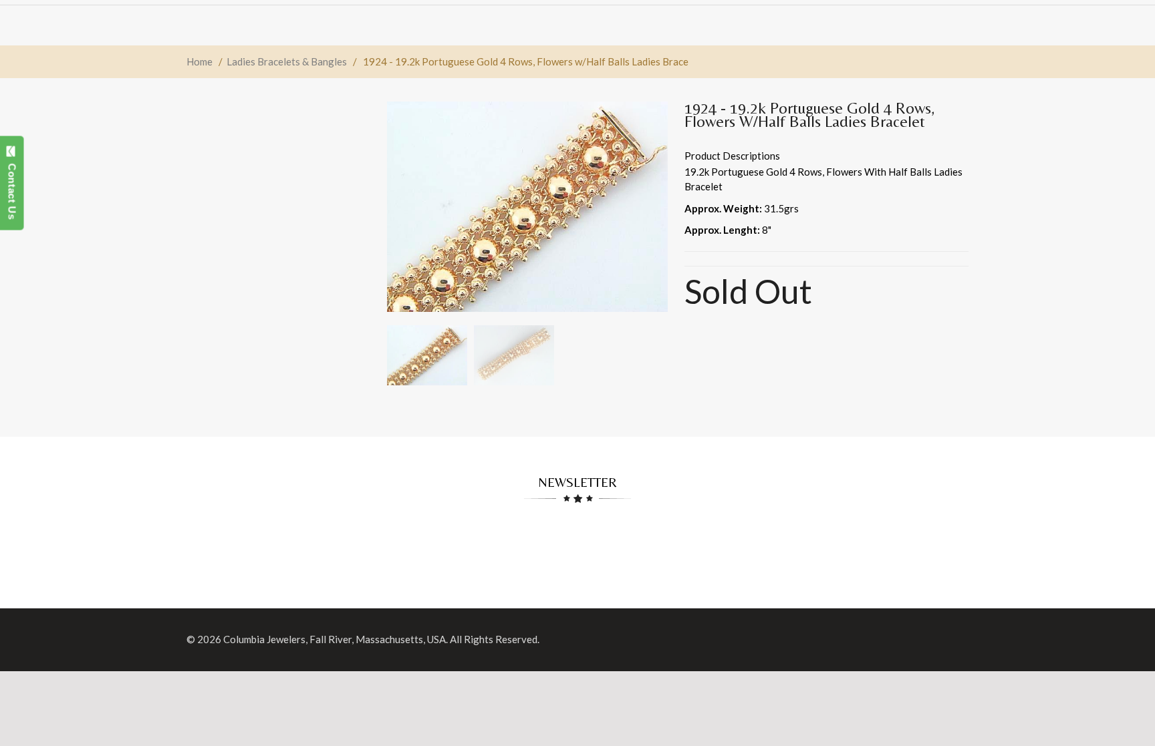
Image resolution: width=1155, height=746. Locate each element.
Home (199, 61)
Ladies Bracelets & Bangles (287, 61)
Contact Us (12, 188)
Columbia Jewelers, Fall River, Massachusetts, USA (334, 639)
